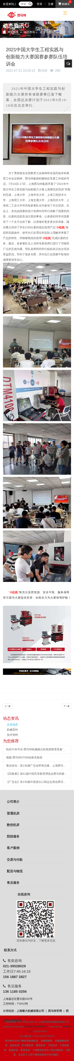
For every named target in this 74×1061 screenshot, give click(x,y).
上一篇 (7, 706)
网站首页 (13, 32)
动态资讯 (29, 32)
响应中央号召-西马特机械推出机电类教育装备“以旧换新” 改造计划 (37, 749)
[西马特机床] (17, 14)
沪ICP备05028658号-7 (36, 1026)
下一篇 (66, 706)
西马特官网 (55, 1010)
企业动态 (45, 32)
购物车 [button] (65, 4)
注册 (50, 4)
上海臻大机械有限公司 (31, 1010)
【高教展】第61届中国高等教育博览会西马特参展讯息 (37, 773)
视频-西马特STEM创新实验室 (24, 757)
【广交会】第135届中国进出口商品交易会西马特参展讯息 (37, 781)
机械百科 (12, 729)
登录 (39, 4)
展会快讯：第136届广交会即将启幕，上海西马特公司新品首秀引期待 (37, 765)
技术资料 (12, 734)
